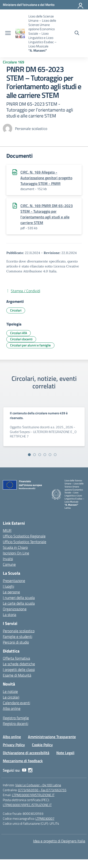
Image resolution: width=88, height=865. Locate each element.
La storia (9, 614)
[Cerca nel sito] (76, 33)
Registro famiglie (16, 718)
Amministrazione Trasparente (52, 737)
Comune (9, 564)
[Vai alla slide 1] (29, 454)
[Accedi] (80, 5)
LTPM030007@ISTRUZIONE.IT (33, 794)
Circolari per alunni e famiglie (30, 345)
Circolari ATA (18, 332)
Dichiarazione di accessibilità (26, 753)
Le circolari (11, 697)
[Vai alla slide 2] (34, 454)
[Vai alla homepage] (20, 33)
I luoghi (8, 586)
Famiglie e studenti (17, 636)
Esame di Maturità (17, 675)
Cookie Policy (42, 745)
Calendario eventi (16, 703)
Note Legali (65, 753)
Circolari (15, 310)
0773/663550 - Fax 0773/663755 (42, 789)
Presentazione (14, 580)
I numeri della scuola (19, 597)
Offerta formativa (16, 658)
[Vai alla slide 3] (39, 454)
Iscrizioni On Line (16, 553)
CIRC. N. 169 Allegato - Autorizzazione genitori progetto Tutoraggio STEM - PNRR (46, 177)
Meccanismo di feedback (23, 761)
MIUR (7, 530)
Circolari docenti (21, 339)
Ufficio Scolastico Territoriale (24, 542)
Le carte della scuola (19, 603)
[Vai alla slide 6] (55, 454)
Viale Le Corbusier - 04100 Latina (38, 784)
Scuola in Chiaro (15, 547)
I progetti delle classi (19, 669)
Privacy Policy (14, 745)
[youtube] (24, 770)
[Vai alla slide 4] (44, 454)
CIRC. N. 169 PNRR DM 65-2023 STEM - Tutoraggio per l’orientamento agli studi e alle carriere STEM (46, 214)
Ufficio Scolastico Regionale (24, 536)
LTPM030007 (44, 818)
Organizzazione (15, 609)
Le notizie (10, 691)
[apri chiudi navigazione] (8, 33)
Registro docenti (15, 723)
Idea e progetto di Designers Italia (59, 841)
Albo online (11, 708)
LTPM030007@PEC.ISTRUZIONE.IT (27, 804)
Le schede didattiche (19, 664)
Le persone (11, 592)
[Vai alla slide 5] (50, 454)
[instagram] (30, 770)
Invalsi (8, 558)
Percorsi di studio (16, 642)
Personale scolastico (18, 631)
